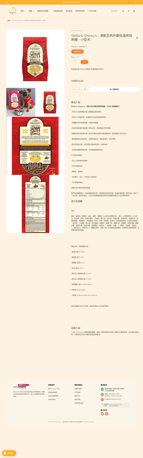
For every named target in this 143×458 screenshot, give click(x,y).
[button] (123, 11)
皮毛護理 (77, 392)
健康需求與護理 (42, 11)
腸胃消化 (77, 396)
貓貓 (30, 11)
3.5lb (75, 62)
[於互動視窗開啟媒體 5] (35, 204)
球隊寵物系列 (80, 11)
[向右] (136, 2)
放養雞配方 (77, 51)
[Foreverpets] (13, 11)
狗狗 (22, 11)
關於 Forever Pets (54, 389)
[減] (74, 89)
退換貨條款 (52, 399)
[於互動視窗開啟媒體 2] (20, 102)
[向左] (7, 2)
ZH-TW (114, 11)
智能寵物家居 (58, 11)
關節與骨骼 (78, 389)
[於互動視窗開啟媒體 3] (49, 102)
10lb (84, 62)
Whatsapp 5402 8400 (71, 2)
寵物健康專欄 (52, 392)
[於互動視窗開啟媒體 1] (35, 59)
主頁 (8, 20)
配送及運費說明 (53, 396)
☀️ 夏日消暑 (92, 11)
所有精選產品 (79, 403)
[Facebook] (102, 413)
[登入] (128, 11)
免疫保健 (77, 399)
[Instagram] (106, 413)
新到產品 (69, 11)
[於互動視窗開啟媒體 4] (35, 146)
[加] (85, 89)
